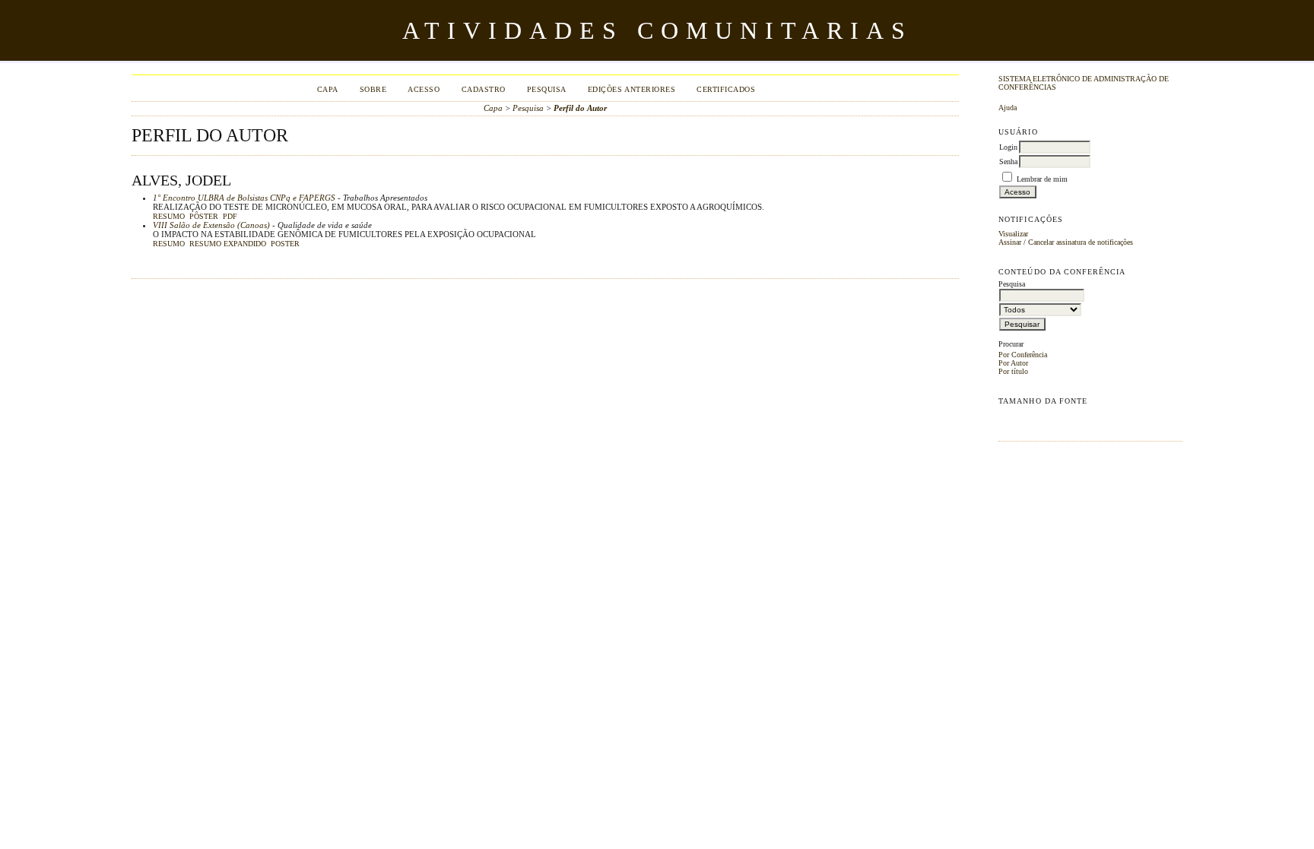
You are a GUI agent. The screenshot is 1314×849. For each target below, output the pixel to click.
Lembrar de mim (1042, 179)
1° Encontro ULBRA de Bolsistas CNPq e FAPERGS (244, 197)
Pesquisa (547, 89)
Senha (1008, 161)
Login (1008, 147)
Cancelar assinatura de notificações (1080, 242)
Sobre (373, 89)
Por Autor (1013, 363)
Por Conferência (1022, 354)
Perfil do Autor (580, 107)
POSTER (285, 244)
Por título (1013, 371)
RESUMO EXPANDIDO (227, 244)
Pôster (203, 216)
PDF (230, 216)
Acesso (424, 89)
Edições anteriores (631, 89)
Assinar (1009, 242)
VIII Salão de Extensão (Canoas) (211, 225)
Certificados (726, 89)
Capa (327, 89)
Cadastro (484, 89)
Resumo (169, 216)
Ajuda (1007, 107)
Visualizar (1013, 234)
